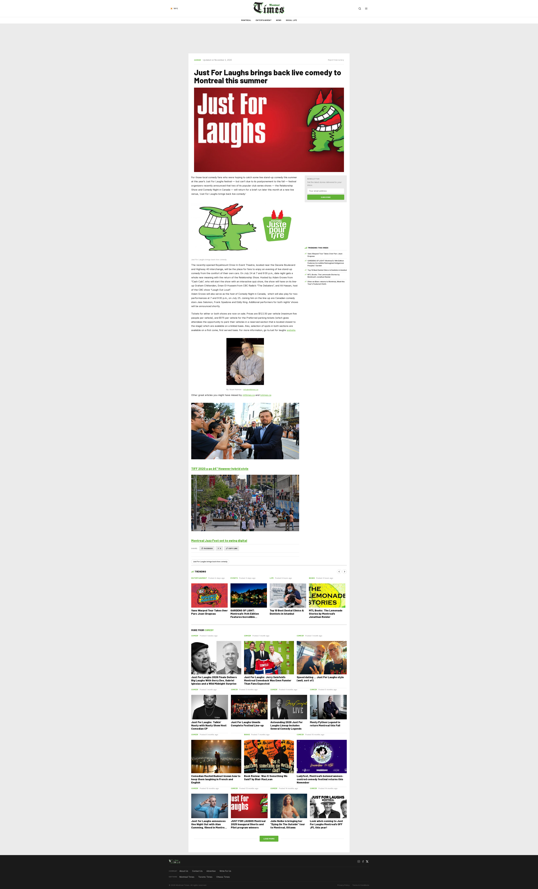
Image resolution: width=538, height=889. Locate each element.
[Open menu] (366, 8)
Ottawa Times (223, 877)
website (291, 330)
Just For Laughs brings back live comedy (210, 562)
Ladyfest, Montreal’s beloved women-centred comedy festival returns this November (320, 779)
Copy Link (233, 548)
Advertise (211, 871)
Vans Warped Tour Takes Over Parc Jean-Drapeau (325, 255)
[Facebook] (363, 861)
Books (312, 578)
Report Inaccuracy (336, 60)
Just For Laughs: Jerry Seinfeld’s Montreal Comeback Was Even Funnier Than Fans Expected (267, 680)
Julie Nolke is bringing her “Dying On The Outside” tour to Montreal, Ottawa (287, 824)
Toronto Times (205, 877)
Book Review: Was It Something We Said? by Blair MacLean (265, 777)
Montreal (246, 20)
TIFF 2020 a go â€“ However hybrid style (219, 468)
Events (234, 578)
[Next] (344, 571)
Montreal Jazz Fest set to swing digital (219, 540)
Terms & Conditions (360, 885)
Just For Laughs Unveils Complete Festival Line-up (247, 723)
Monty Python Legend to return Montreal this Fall (325, 723)
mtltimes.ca (249, 395)
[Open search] (360, 8)
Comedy (197, 60)
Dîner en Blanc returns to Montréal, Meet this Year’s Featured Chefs (326, 283)
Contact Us (197, 871)
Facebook (208, 548)
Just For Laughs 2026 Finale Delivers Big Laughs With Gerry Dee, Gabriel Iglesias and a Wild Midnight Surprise (214, 680)
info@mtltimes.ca (250, 389)
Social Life (291, 20)
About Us (183, 871)
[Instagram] (359, 861)
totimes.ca (265, 395)
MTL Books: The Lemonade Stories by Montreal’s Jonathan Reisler (324, 276)
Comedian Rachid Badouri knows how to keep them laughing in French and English (215, 779)
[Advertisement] (269, 39)
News (278, 20)
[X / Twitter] (367, 861)
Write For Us (225, 871)
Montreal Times (186, 877)
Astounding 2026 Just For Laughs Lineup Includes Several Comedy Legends (286, 725)
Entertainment (264, 20)
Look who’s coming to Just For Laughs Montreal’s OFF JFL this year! (326, 824)
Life (272, 578)
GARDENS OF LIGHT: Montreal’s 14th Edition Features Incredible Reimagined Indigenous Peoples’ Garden (326, 263)
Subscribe (326, 197)
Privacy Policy (343, 885)
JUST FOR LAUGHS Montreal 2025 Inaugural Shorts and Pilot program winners (248, 824)
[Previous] (339, 571)
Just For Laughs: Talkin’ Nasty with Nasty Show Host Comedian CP (209, 725)
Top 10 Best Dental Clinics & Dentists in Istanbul (327, 270)
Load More (269, 838)
